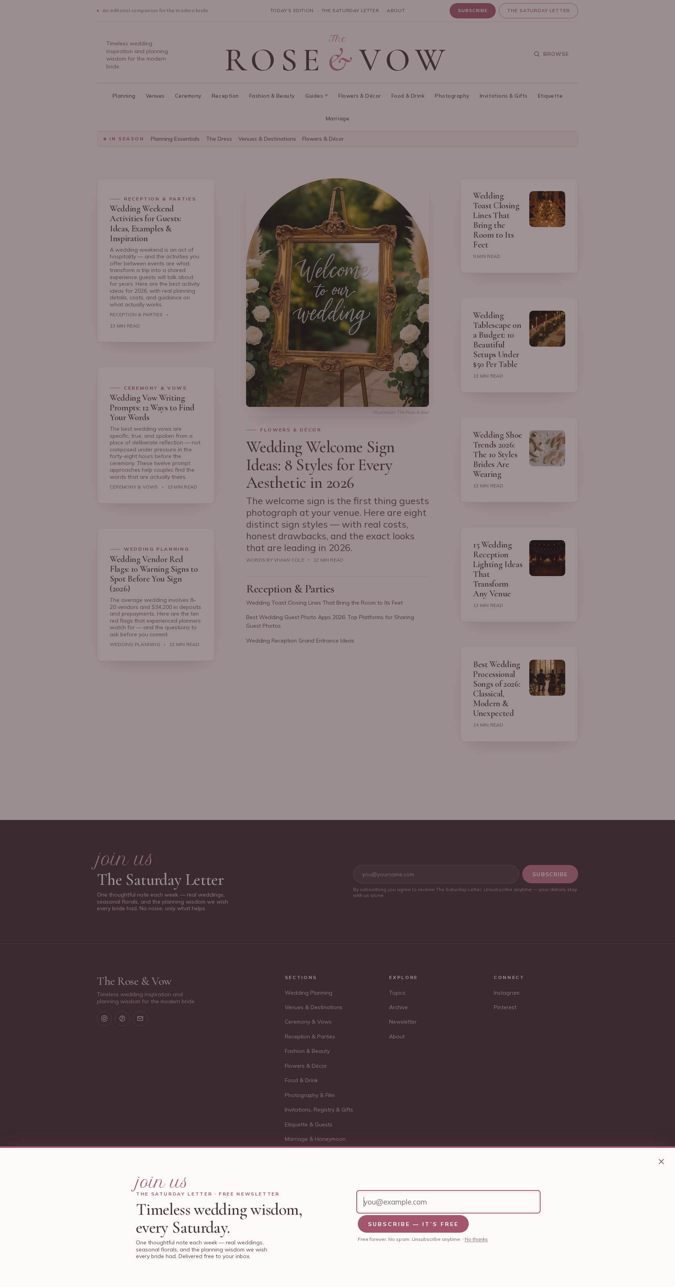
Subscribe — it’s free (413, 1224)
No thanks (476, 1239)
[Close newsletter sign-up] (661, 1161)
